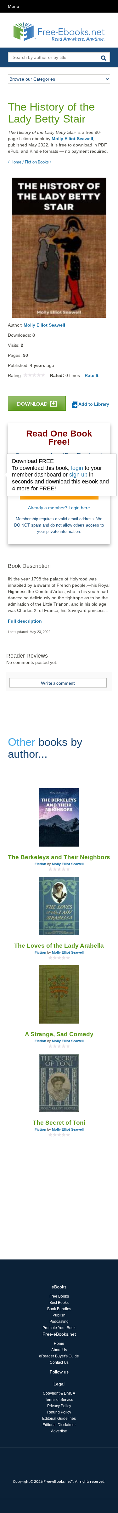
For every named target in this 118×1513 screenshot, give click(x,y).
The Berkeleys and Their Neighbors (59, 857)
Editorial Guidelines (59, 1418)
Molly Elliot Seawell (72, 138)
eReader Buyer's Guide (59, 1356)
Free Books (59, 1296)
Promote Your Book (59, 1328)
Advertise (59, 1431)
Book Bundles (59, 1309)
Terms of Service (59, 1399)
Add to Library (93, 404)
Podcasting (59, 1321)
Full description (25, 621)
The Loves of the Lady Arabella (59, 945)
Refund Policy (59, 1412)
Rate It (91, 375)
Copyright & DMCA (59, 1393)
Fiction (40, 864)
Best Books (59, 1302)
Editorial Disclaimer (59, 1425)
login (77, 468)
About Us (59, 1350)
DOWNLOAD (32, 404)
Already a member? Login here (59, 507)
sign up (78, 474)
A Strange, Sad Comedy (59, 1034)
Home (59, 1343)
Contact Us (59, 1362)
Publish (59, 1315)
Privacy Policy (59, 1406)
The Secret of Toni (59, 1122)
